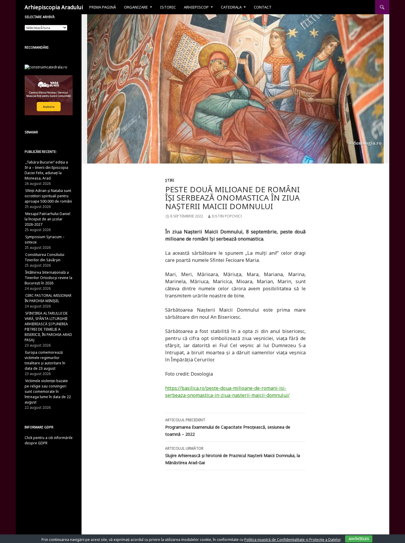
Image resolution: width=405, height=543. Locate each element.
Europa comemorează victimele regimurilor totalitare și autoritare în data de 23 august (45, 360)
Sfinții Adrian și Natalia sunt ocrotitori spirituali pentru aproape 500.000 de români (48, 196)
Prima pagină (102, 7)
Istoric (168, 7)
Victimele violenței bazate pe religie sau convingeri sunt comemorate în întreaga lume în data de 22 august (48, 391)
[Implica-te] (49, 94)
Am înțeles (359, 538)
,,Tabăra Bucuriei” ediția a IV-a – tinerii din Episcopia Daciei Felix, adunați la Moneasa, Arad (46, 170)
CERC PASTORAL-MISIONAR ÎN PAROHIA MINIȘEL (48, 298)
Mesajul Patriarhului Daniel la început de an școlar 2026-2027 (47, 219)
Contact (263, 7)
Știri (169, 180)
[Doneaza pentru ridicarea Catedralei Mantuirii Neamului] (46, 66)
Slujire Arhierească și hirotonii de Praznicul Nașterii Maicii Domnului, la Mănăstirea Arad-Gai (232, 455)
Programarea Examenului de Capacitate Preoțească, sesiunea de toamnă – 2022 (227, 427)
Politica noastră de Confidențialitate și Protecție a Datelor (292, 539)
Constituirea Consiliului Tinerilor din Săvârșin (44, 257)
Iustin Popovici (227, 216)
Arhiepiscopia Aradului (54, 7)
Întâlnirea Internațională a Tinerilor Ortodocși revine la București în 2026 (48, 278)
